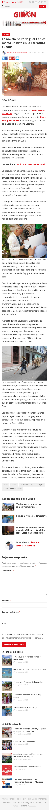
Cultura (6, 34)
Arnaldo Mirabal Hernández (17, 52)
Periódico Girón (38, 484)
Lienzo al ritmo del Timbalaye (31, 515)
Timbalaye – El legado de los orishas (28, 682)
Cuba (6, 484)
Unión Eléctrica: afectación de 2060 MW (29, 669)
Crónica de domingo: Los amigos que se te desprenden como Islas (29, 730)
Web (4, 623)
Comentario (8, 570)
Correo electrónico (11, 612)
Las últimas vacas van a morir (31, 164)
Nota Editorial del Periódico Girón (27, 766)
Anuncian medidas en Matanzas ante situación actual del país (28, 755)
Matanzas (25, 484)
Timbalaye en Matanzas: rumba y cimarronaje (28, 505)
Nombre (6, 600)
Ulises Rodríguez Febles (13, 488)
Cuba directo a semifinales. (24, 741)
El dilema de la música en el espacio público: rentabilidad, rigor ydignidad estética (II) (31, 530)
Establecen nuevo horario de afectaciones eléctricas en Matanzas (28, 780)
